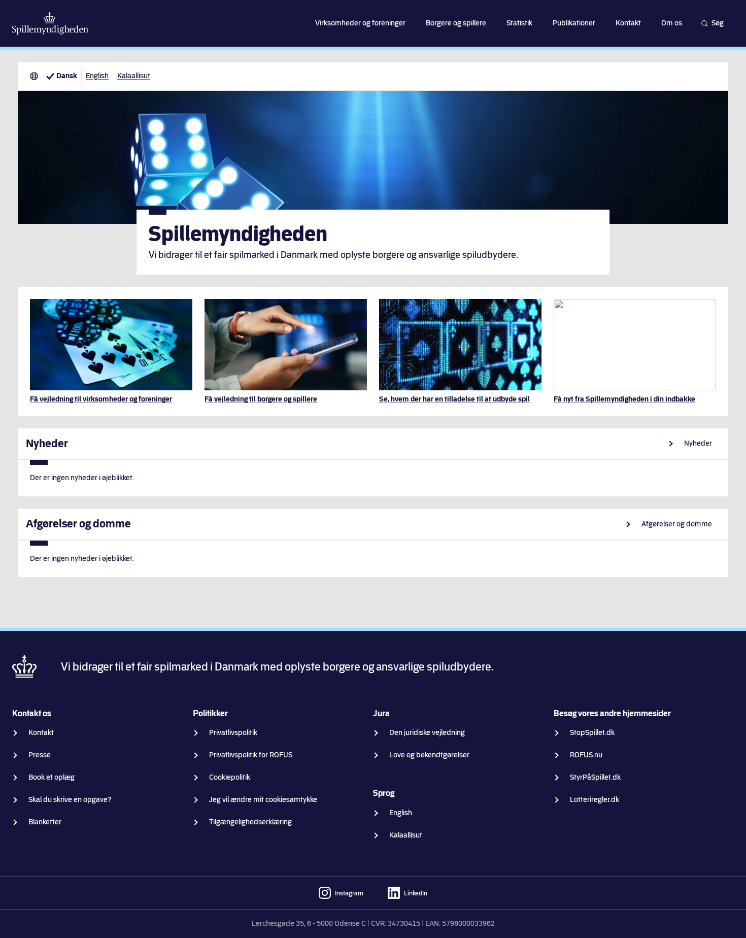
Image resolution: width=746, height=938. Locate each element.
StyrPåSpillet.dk (595, 777)
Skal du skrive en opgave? (70, 800)
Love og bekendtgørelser (429, 755)
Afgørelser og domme (676, 524)
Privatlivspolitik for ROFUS (250, 755)
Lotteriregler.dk (594, 800)
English (97, 76)
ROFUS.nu (586, 755)
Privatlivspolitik (233, 733)
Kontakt (41, 733)
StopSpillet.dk (592, 733)
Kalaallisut (133, 76)
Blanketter (44, 822)
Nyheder (698, 443)
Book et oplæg (51, 777)
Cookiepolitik (229, 777)
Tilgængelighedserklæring (250, 822)
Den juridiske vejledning (427, 733)
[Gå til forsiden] (50, 23)
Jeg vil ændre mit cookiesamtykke (263, 800)
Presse (39, 755)
